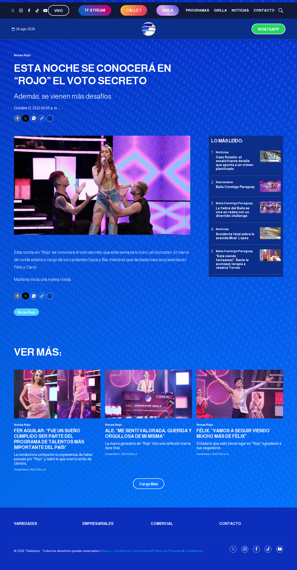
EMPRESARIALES (97, 524)
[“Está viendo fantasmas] (270, 255)
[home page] (148, 29)
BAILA (167, 10)
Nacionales (224, 182)
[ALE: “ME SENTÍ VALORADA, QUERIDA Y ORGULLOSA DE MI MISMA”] (148, 394)
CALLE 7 (133, 10)
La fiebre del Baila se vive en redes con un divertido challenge (232, 212)
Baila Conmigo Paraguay (235, 187)
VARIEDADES (25, 524)
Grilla (220, 10)
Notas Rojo (22, 55)
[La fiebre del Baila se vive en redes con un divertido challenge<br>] (270, 207)
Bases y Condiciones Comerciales (125, 551)
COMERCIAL (162, 524)
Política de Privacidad (167, 551)
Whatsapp (268, 29)
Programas (197, 10)
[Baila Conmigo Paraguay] (270, 186)
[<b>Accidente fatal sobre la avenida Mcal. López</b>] (270, 233)
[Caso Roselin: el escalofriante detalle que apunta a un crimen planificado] (270, 156)
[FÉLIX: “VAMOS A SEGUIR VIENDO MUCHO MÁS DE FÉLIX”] (240, 394)
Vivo (58, 11)
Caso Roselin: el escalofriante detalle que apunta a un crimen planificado (234, 162)
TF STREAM (94, 10)
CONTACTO (264, 10)
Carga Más (148, 484)
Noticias (240, 10)
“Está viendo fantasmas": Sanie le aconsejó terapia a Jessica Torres (232, 261)
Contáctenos (194, 551)
